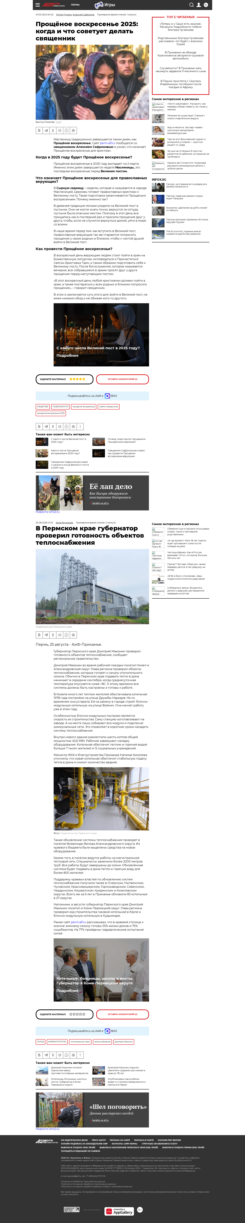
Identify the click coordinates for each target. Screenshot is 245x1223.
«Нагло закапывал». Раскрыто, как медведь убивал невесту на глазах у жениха (187, 106)
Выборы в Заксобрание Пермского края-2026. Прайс (129, 1147)
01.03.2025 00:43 (44, 14)
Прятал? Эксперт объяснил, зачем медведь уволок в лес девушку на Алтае (186, 567)
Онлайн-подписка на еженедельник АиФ (84, 1144)
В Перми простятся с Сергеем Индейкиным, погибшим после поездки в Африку (180, 84)
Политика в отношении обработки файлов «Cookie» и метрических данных (96, 1186)
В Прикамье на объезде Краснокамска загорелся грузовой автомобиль (181, 55)
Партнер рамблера (91, 1210)
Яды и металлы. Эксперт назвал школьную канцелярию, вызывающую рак (185, 130)
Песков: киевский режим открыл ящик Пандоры (184, 197)
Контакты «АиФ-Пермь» (125, 1144)
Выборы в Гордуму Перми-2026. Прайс (183, 1147)
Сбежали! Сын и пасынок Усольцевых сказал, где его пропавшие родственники (188, 531)
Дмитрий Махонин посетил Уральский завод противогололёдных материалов (69, 1070)
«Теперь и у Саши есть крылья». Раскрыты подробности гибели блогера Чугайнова (181, 27)
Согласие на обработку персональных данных (83, 1181)
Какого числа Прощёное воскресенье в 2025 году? (65, 452)
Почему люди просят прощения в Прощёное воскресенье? (126, 440)
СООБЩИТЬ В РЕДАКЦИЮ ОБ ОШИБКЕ (80, 1151)
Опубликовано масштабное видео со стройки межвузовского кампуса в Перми (127, 1082)
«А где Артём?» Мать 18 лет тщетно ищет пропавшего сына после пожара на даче (186, 543)
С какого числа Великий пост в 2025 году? (98, 348)
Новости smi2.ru (48, 512)
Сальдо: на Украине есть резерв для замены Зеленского (186, 185)
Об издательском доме (74, 1140)
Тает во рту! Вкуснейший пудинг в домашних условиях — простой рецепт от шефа (186, 142)
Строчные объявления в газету (159, 1144)
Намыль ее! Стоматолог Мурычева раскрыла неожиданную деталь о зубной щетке (186, 165)
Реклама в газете (144, 1140)
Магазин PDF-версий (169, 1140)
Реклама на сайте (120, 1140)
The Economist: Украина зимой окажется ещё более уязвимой (183, 232)
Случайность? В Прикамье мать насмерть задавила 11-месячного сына (181, 70)
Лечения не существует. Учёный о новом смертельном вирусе (186, 117)
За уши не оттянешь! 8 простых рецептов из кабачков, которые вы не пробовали (188, 154)
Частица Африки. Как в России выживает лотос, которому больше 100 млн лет (187, 555)
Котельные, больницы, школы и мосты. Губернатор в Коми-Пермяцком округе (94, 980)
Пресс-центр (99, 1140)
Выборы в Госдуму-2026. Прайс (78, 1147)
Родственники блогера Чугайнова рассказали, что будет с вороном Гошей (180, 41)
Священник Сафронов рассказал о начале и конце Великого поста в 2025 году (70, 465)
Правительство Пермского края (54, 626)
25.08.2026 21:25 (44, 522)
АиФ (58, 122)
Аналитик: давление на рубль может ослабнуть (186, 209)
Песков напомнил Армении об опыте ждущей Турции (187, 220)
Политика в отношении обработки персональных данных (88, 1184)
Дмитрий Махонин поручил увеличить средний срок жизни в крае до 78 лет (126, 1070)
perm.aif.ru (107, 143)
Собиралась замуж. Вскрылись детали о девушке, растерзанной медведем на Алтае (185, 590)
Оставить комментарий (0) (122, 379)
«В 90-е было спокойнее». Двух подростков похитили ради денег (186, 577)
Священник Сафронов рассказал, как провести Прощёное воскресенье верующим (126, 453)
